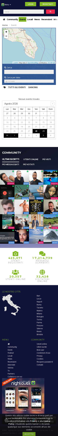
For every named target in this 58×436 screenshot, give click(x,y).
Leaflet (15, 63)
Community (12, 19)
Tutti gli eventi (17, 87)
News (37, 19)
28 (14, 113)
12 (22, 122)
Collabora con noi (15, 376)
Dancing (33, 87)
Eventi (22, 19)
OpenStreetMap (32, 63)
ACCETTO (29, 434)
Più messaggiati (10, 164)
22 (43, 126)
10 (7, 122)
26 (22, 131)
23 (51, 126)
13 (29, 122)
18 (14, 126)
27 (7, 113)
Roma (39, 304)
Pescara (40, 325)
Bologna (40, 316)
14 (36, 122)
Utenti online (30, 159)
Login (30, 4)
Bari (38, 296)
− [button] (6, 36)
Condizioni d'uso (43, 353)
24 (7, 131)
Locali (30, 19)
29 (22, 113)
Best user (40, 350)
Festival (11, 353)
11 (14, 122)
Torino (39, 319)
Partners (11, 373)
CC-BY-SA (51, 63)
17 (7, 126)
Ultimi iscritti (10, 159)
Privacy (39, 356)
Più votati (28, 164)
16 (51, 122)
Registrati (48, 4)
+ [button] (6, 32)
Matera (39, 310)
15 (43, 122)
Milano (39, 313)
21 (36, 126)
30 (29, 113)
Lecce (39, 299)
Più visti (46, 159)
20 (29, 126)
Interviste (11, 365)
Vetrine (10, 368)
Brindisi (40, 334)
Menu (6, 4)
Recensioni (46, 19)
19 (22, 126)
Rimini (39, 331)
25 (14, 131)
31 (36, 113)
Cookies (40, 359)
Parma (39, 322)
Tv (9, 371)
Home (5, 25)
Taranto (40, 307)
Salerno (40, 328)
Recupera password (45, 362)
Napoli (39, 301)
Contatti (40, 365)
